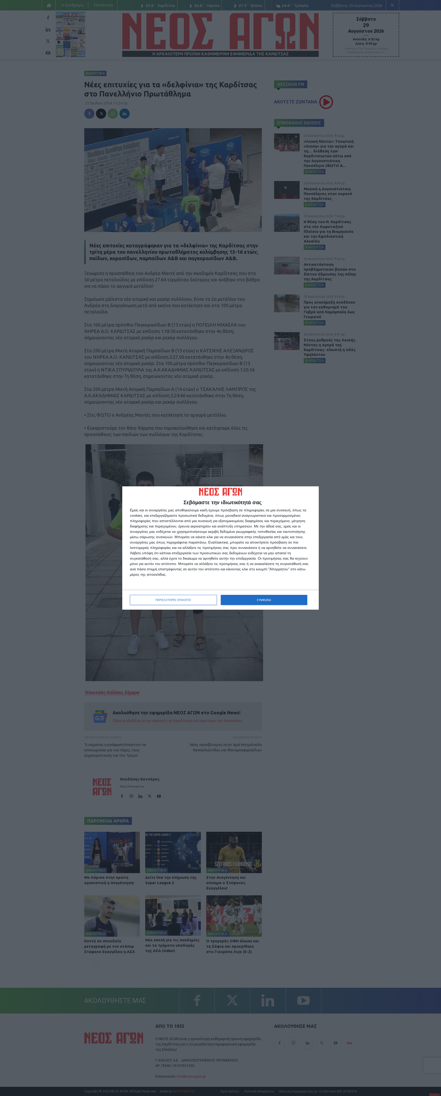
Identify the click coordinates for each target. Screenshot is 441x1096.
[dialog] (220, 548)
